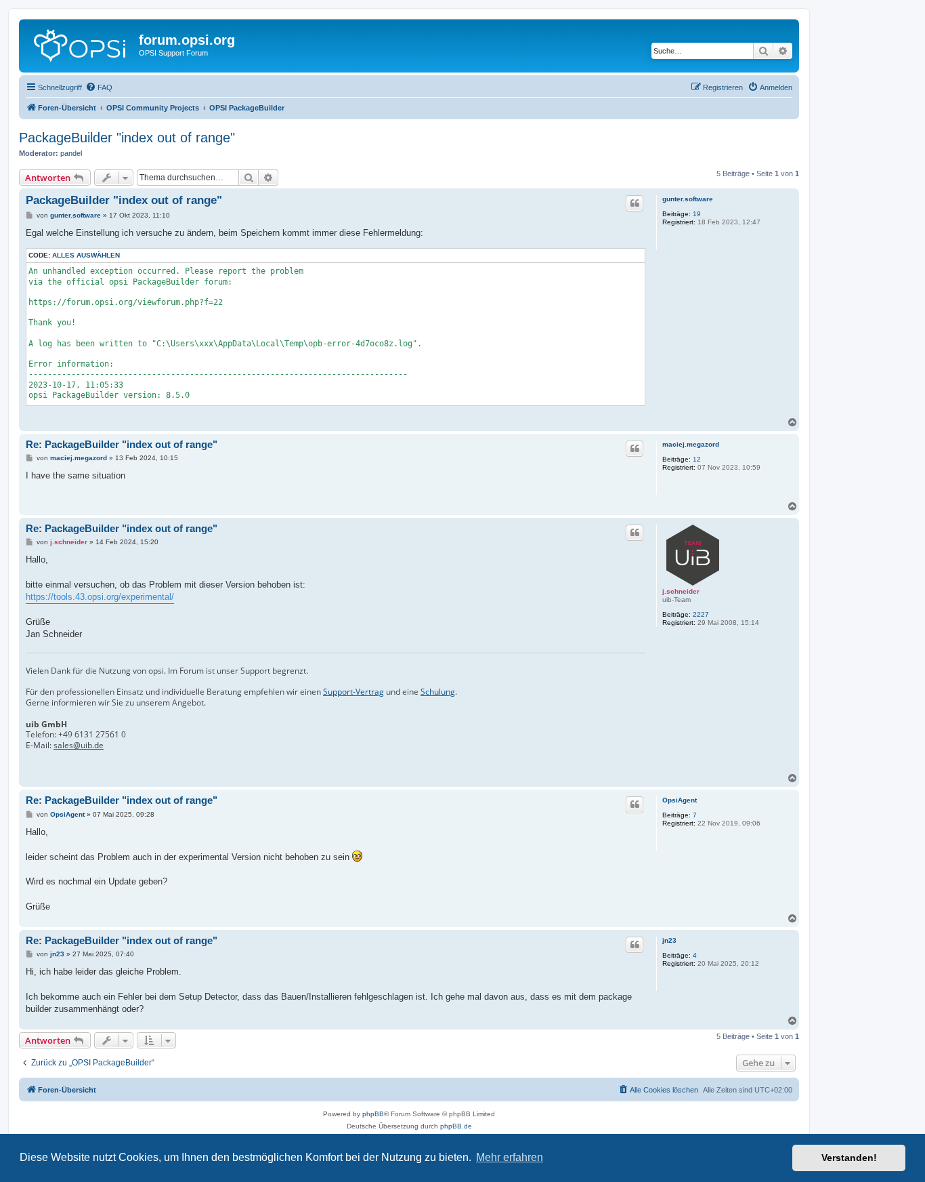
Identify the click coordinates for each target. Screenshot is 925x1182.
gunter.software (687, 199)
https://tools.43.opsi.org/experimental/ (100, 597)
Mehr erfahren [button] (509, 1157)
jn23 (669, 940)
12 (697, 459)
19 (697, 214)
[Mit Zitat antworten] (634, 203)
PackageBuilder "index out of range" (127, 137)
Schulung (438, 692)
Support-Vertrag (353, 692)
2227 (701, 614)
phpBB (373, 1114)
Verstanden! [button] (849, 1157)
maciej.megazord (690, 444)
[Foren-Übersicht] (80, 44)
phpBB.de (456, 1126)
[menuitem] (98, 87)
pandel (71, 153)
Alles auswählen (86, 255)
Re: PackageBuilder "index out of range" (121, 444)
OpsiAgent (679, 800)
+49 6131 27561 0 (92, 734)
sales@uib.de (78, 745)
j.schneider (681, 591)
